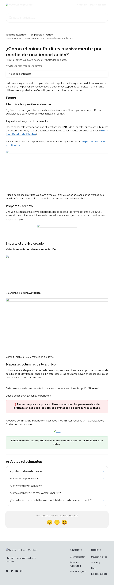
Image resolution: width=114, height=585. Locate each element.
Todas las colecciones (16, 35)
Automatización (77, 557)
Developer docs (98, 5)
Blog (93, 568)
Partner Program (78, 571)
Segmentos (36, 35)
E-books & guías (99, 574)
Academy (82, 5)
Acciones (50, 35)
